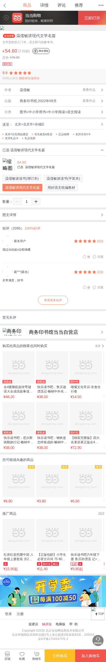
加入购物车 (90, 656)
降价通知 (43, 51)
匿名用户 (20, 241)
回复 (101, 256)
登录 (8, 614)
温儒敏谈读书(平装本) (63, 178)
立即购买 (60, 656)
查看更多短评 (53, 300)
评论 (61, 5)
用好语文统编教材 (61, 187)
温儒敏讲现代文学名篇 (22, 187)
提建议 (33, 624)
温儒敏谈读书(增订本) (22, 178)
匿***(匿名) (21, 272)
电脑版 (60, 624)
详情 (44, 5)
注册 (20, 614)
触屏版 (47, 624)
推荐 (79, 5)
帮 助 (73, 624)
